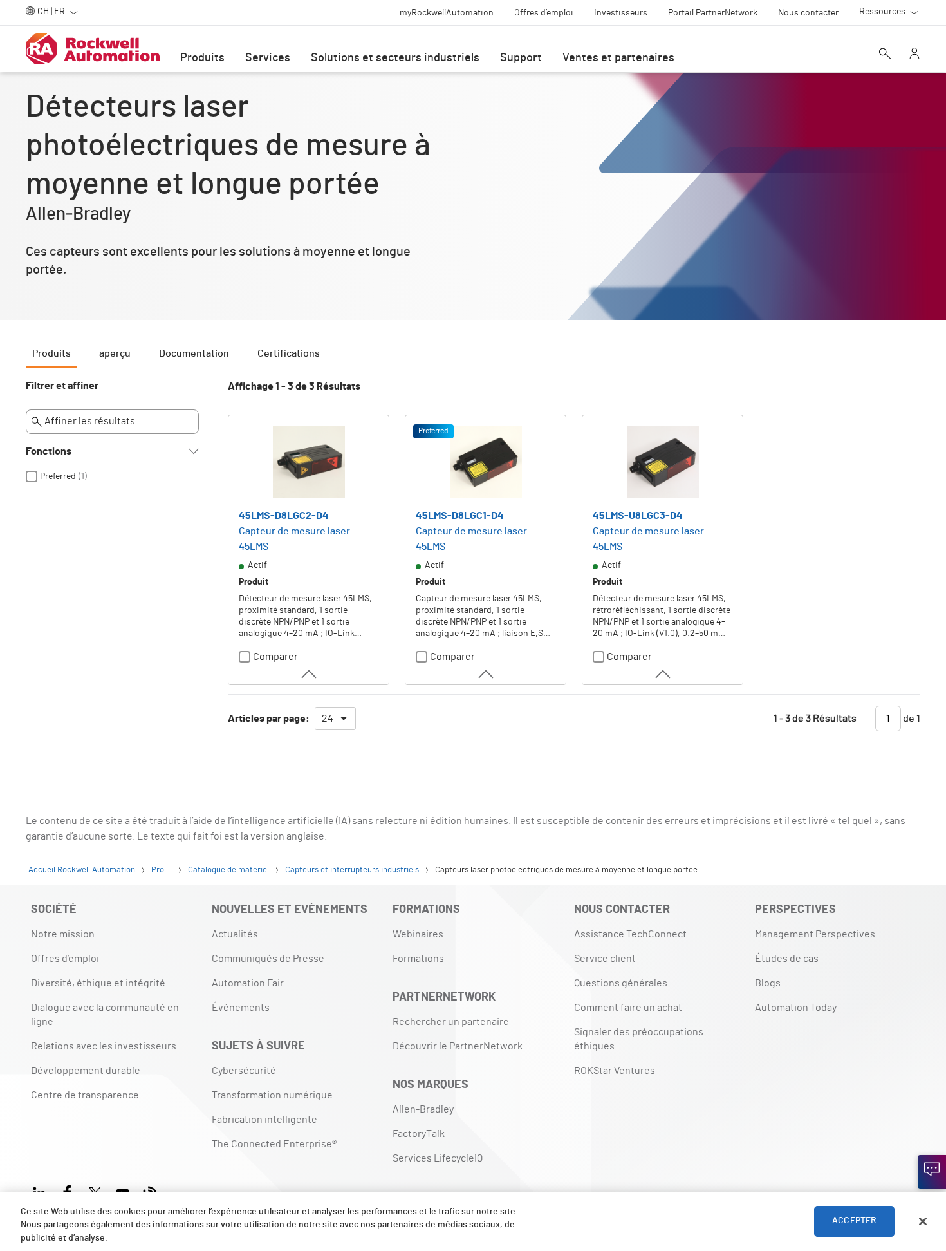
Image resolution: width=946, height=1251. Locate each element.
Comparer (275, 657)
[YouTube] (122, 1191)
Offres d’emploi (65, 959)
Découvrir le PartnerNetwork (458, 1046)
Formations (418, 959)
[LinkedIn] (42, 1191)
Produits (202, 58)
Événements (241, 1007)
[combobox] (335, 718)
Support (521, 58)
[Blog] (150, 1191)
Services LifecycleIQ (438, 1158)
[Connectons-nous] (932, 1172)
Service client (605, 959)
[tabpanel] (473, 561)
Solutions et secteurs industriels (395, 58)
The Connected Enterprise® (274, 1144)
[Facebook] (67, 1191)
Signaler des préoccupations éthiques (638, 1039)
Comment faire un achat (628, 1007)
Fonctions (48, 451)
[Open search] (885, 54)
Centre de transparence (85, 1095)
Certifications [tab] (288, 353)
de (910, 718)
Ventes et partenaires (618, 58)
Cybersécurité (244, 1071)
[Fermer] (922, 1221)
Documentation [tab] (194, 353)
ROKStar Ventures (614, 1071)
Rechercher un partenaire (451, 1022)
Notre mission (63, 934)
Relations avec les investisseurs (103, 1046)
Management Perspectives (815, 934)
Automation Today (796, 1007)
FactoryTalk (419, 1134)
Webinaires (418, 934)
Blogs (768, 983)
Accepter (854, 1221)
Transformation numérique (272, 1095)
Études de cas (787, 959)
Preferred (58, 476)
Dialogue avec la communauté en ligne (105, 1014)
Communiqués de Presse (268, 959)
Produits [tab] (51, 353)
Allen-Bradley (423, 1109)
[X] (95, 1191)
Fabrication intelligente (264, 1120)
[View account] (914, 54)
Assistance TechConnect (630, 934)
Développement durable (85, 1071)
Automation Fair (248, 983)
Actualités (235, 934)
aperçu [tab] (115, 353)
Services (267, 58)
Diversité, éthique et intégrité (98, 983)
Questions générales (620, 983)
